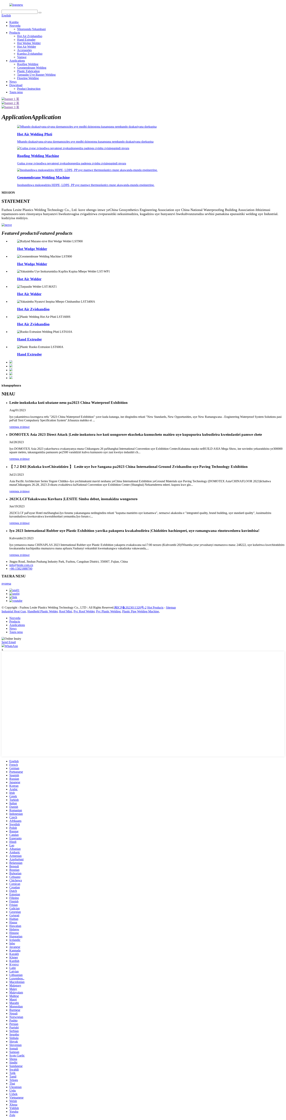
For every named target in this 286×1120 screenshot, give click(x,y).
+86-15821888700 (20, 568)
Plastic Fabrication (28, 71)
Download (15, 85)
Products (14, 32)
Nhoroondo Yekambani (31, 29)
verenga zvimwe (19, 427)
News (13, 81)
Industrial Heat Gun (14, 611)
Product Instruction (28, 88)
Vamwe (21, 57)
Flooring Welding (28, 78)
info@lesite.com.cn (21, 565)
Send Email (9, 642)
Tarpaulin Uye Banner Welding (36, 74)
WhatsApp (11, 646)
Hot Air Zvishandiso (29, 36)
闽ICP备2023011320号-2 (130, 607)
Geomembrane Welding (31, 67)
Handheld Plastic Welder (42, 611)
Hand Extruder (26, 39)
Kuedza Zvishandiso (29, 53)
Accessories (24, 50)
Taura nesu (16, 92)
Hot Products (155, 607)
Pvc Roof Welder (84, 611)
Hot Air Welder (26, 46)
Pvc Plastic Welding (108, 611)
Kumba (13, 22)
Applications (17, 60)
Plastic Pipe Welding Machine (140, 611)
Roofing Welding (27, 64)
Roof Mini (65, 611)
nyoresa (6, 583)
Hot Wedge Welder (29, 43)
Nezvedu (14, 25)
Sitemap (171, 607)
